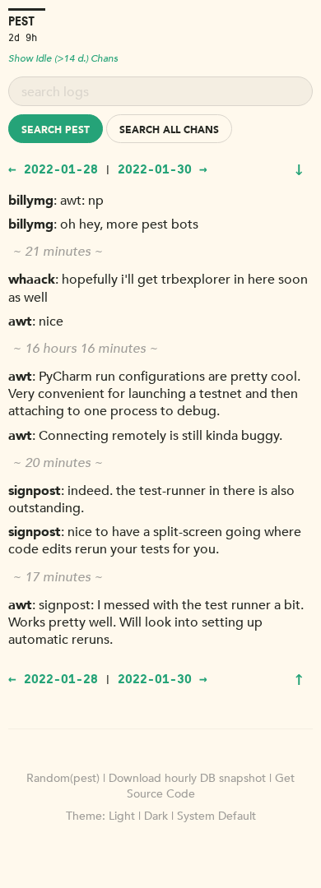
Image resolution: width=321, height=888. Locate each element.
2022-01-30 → (162, 169)
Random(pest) (63, 778)
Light (122, 816)
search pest (55, 129)
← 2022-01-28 (53, 169)
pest (21, 21)
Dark (156, 816)
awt (20, 321)
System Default (216, 816)
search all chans (169, 129)
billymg (31, 201)
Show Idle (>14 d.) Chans (63, 58)
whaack (31, 280)
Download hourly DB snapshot (187, 778)
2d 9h (22, 37)
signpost (34, 491)
